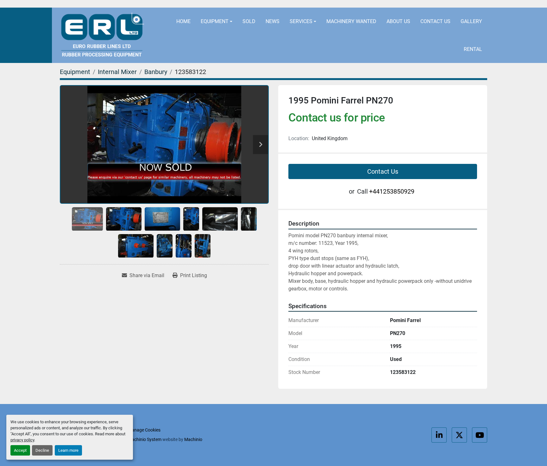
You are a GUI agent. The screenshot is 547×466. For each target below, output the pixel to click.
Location (258, 4)
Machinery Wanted (351, 21)
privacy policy (22, 440)
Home (183, 21)
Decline (42, 450)
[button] (216, 21)
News (273, 21)
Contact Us (435, 21)
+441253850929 (393, 4)
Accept (20, 450)
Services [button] (301, 21)
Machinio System (144, 439)
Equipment (215, 21)
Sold (248, 21)
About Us (398, 21)
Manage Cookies (144, 429)
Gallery (471, 21)
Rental (473, 49)
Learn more (68, 450)
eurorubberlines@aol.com (322, 4)
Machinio (193, 439)
